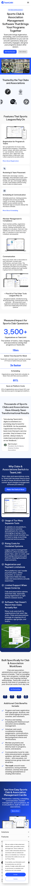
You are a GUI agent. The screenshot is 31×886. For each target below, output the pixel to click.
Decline (16, 879)
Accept (15, 874)
